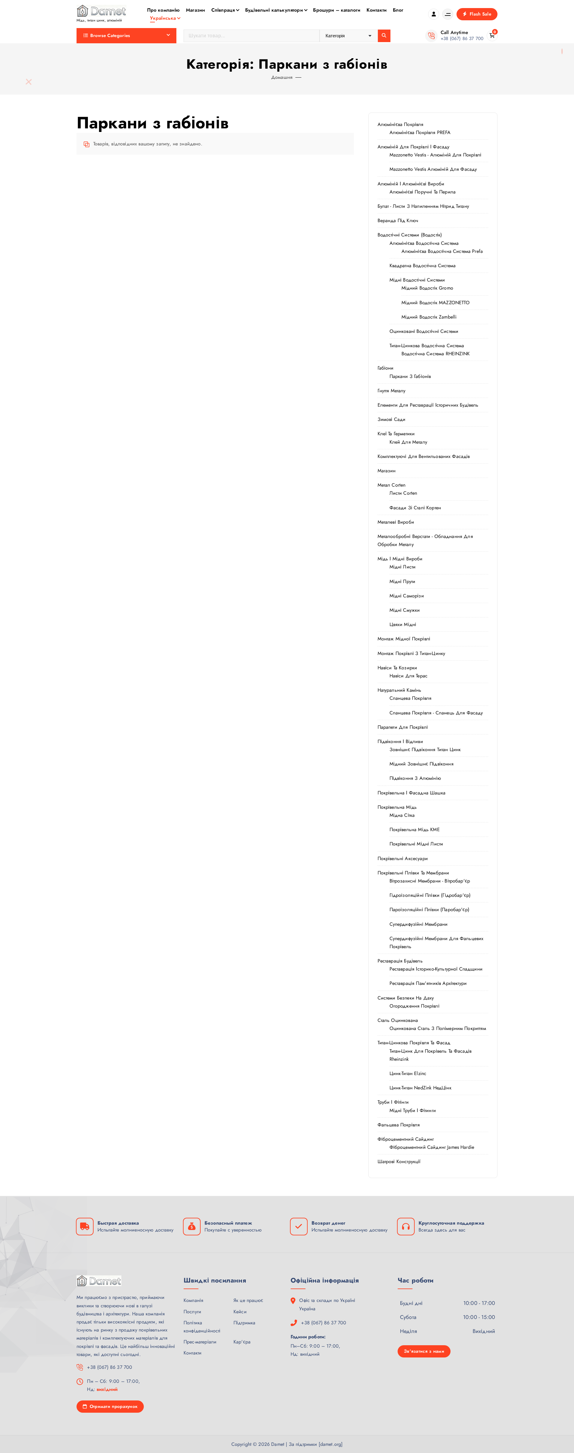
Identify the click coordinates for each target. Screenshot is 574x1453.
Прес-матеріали (200, 1341)
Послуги (192, 1311)
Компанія (193, 1300)
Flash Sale (479, 14)
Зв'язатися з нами (424, 1351)
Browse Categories (110, 35)
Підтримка (244, 1322)
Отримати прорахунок (113, 1406)
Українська (163, 18)
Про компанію (163, 10)
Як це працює (248, 1300)
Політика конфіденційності (202, 1326)
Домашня (281, 77)
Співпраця (223, 10)
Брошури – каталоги (336, 10)
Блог (398, 10)
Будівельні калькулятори (274, 10)
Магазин (195, 10)
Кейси (240, 1311)
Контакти (377, 10)
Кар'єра (242, 1341)
